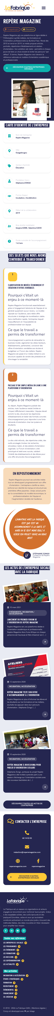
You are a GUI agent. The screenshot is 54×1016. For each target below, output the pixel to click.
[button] (43, 8)
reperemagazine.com (17, 866)
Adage (32, 1011)
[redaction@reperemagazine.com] (27, 847)
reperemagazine (38, 866)
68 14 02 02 (27, 838)
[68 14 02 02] (27, 833)
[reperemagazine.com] (18, 861)
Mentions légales (38, 1008)
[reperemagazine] (38, 861)
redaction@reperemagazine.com (27, 852)
